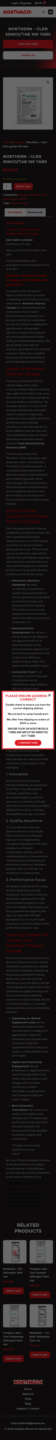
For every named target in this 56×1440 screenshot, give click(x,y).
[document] (28, 720)
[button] (49, 695)
